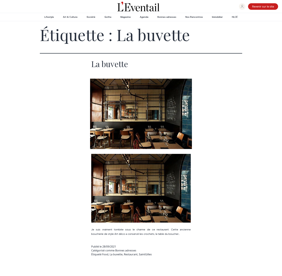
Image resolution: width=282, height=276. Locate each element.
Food (105, 254)
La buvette (109, 64)
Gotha (107, 17)
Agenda (144, 17)
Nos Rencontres (194, 17)
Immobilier (217, 17)
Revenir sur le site (263, 6)
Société (91, 17)
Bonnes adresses (166, 17)
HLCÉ (235, 17)
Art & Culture (70, 17)
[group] (242, 6)
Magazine (125, 17)
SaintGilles (145, 254)
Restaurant (131, 254)
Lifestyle (49, 17)
